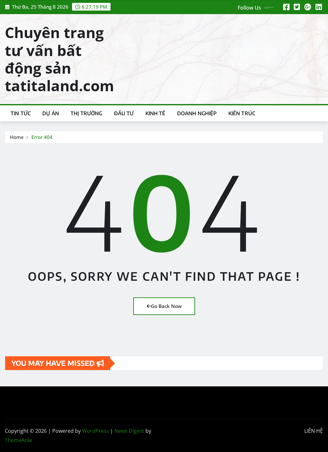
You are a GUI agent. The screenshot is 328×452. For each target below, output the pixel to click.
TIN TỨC (21, 113)
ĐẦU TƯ (124, 113)
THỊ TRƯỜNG (86, 113)
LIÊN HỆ (313, 430)
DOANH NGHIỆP (197, 113)
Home (17, 137)
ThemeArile (18, 440)
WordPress (95, 430)
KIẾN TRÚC (241, 113)
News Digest (129, 430)
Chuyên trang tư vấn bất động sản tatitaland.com (59, 58)
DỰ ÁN (50, 113)
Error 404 (42, 137)
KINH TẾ (155, 113)
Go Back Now (166, 306)
